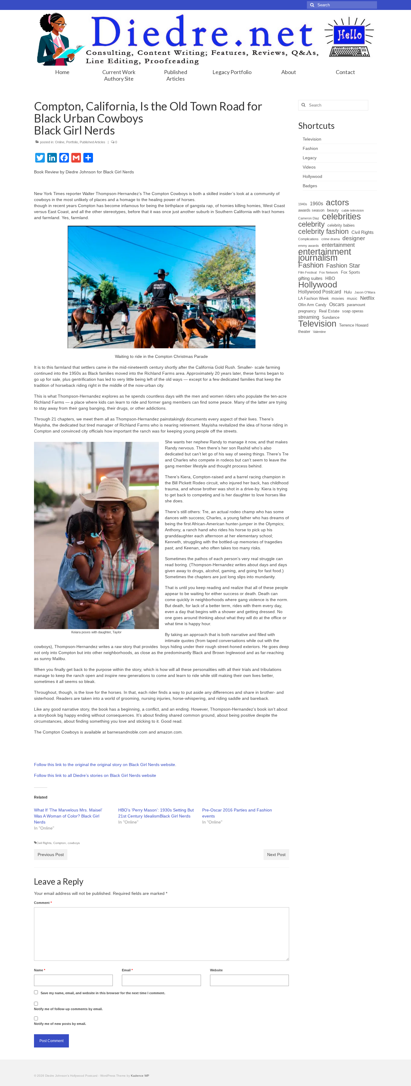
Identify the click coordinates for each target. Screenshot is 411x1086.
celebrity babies (341, 225)
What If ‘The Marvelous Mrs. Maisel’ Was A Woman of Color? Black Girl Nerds (68, 816)
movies (338, 298)
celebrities (341, 216)
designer (353, 238)
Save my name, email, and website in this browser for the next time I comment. (103, 993)
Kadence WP (140, 1075)
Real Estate (329, 311)
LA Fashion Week (313, 298)
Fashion (310, 265)
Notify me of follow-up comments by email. (68, 1009)
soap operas (352, 311)
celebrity (311, 224)
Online (59, 142)
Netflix (367, 298)
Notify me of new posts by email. (60, 1023)
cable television (352, 210)
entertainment (338, 245)
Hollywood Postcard (319, 291)
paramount (356, 305)
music (352, 298)
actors (337, 203)
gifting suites (310, 278)
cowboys (74, 843)
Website (216, 970)
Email (127, 970)
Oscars (336, 304)
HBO (330, 278)
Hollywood (317, 284)
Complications (308, 239)
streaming (308, 317)
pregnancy (307, 311)
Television (317, 324)
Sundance (330, 317)
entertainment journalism (324, 255)
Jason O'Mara (364, 292)
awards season (311, 210)
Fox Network (328, 272)
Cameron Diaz (308, 218)
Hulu (348, 292)
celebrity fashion (323, 231)
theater (304, 331)
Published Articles (92, 142)
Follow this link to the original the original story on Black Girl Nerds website (104, 764)
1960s (316, 203)
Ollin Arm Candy (312, 305)
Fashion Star (343, 265)
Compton (59, 843)
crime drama (330, 239)
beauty (333, 210)
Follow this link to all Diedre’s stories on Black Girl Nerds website (95, 775)
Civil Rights (43, 843)
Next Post (276, 854)
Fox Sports (350, 272)
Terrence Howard (353, 325)
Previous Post (51, 854)
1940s (302, 204)
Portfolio (72, 142)
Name (39, 970)
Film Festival (307, 272)
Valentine (319, 332)
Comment (43, 902)
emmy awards (308, 245)
